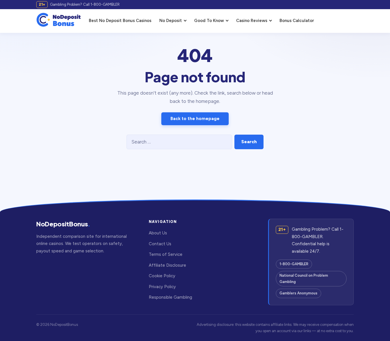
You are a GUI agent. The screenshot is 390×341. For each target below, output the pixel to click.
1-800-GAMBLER (294, 264)
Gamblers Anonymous (298, 293)
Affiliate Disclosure (167, 265)
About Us (158, 233)
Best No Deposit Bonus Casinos (120, 20)
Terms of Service (165, 254)
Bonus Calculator (297, 20)
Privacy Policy (162, 286)
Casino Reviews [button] (251, 20)
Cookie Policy (162, 275)
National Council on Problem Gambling (304, 278)
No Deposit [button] (170, 20)
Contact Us (160, 243)
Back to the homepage (195, 118)
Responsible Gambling (170, 297)
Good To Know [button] (209, 20)
